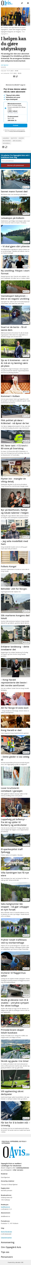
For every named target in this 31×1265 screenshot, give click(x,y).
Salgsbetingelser (6, 1238)
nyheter (21, 138)
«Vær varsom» (18, 1170)
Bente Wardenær (6, 1232)
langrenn (6, 138)
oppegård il (6, 143)
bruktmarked (7, 140)
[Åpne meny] (28, 3)
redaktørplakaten (22, 1168)
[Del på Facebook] (14, 76)
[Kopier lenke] (17, 76)
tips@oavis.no (5, 1207)
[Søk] (22, 3)
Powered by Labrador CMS (15, 1262)
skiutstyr (14, 138)
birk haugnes (17, 140)
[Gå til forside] (8, 3)
